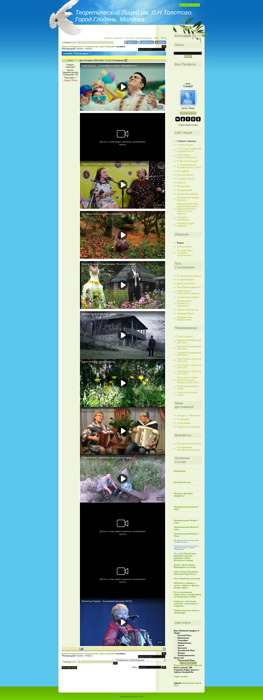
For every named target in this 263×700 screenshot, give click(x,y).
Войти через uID (188, 113)
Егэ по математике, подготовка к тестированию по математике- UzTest (187, 594)
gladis (70, 60)
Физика (181, 653)
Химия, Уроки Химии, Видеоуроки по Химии (185, 566)
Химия (181, 645)
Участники (129, 38)
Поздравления (76, 47)
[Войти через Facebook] (183, 119)
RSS (163, 38)
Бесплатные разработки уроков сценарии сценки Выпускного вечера (185, 556)
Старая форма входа (188, 125)
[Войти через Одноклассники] (198, 119)
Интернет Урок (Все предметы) (183, 494)
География (183, 640)
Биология (182, 648)
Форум (64, 47)
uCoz (176, 685)
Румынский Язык (186, 660)
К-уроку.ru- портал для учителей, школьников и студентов (186, 603)
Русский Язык (184, 635)
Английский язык (182, 482)
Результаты (179, 665)
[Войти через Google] (193, 119)
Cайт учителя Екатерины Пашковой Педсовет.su (186, 573)
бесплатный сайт (190, 683)
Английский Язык (186, 650)
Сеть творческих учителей (187, 578)
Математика (183, 638)
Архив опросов (194, 665)
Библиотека (179, 471)
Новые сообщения (114, 38)
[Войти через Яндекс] (188, 119)
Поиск (156, 38)
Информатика (184, 643)
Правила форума (144, 38)
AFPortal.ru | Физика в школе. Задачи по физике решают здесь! (186, 585)
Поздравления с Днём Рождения (99, 47)
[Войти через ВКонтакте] (177, 119)
